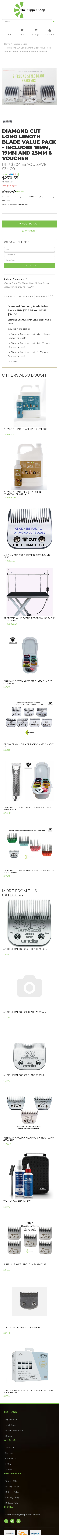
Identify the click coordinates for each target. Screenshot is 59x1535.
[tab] (11, 298)
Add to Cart (30, 225)
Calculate (30, 267)
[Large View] (7, 123)
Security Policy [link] (13, 1505)
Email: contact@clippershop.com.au (23, 1522)
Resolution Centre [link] (15, 1438)
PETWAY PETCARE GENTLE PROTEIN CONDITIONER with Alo (22, 501)
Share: (6, 176)
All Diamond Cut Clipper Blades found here (26, 564)
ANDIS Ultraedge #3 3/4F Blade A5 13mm (25, 957)
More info (20, 193)
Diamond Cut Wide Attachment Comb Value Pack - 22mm (28, 879)
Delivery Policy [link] (13, 1511)
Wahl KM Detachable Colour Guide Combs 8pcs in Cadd (28, 1399)
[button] (29, 232)
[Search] (54, 23)
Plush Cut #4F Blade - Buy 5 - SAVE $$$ (24, 1272)
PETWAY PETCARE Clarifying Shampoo (25, 437)
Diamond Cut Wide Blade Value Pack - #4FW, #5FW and (28, 1147)
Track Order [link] (11, 1433)
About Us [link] (10, 1455)
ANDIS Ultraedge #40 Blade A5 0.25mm (24, 1020)
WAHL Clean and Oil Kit (16, 1209)
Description (11, 298)
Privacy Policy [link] (12, 1494)
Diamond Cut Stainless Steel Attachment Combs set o (27, 690)
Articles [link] (9, 1477)
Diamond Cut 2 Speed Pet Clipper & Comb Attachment (27, 816)
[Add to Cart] (53, 683)
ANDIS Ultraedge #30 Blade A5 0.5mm (24, 1083)
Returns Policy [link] (13, 1500)
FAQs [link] (8, 1472)
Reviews (9, 304)
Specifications (31, 298)
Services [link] (10, 1461)
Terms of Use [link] (12, 1489)
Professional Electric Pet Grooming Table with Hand (29, 627)
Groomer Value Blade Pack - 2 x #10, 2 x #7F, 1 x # (28, 753)
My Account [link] (12, 1427)
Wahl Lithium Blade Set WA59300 (22, 1335)
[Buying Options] (53, 430)
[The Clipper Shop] (29, 10)
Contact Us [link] (11, 1466)
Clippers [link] (10, 1444)
